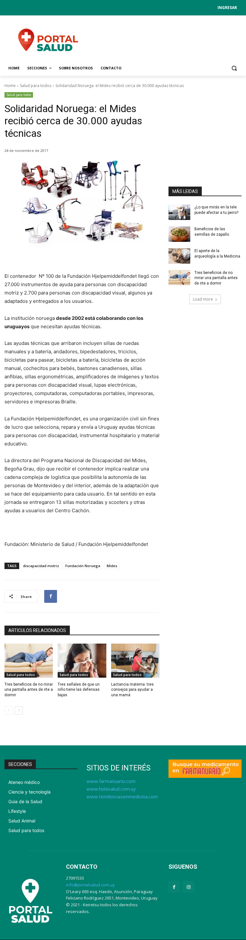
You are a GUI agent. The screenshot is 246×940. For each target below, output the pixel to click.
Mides (112, 565)
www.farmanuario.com (110, 781)
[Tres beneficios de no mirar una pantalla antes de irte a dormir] (28, 661)
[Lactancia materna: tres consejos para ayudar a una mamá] (135, 661)
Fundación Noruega (82, 565)
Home (10, 85)
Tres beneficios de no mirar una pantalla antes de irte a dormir (28, 690)
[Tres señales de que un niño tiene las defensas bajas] (82, 661)
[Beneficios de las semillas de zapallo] (179, 234)
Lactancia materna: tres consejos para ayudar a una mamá (132, 690)
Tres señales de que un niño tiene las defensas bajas (79, 690)
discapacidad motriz (41, 565)
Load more (203, 299)
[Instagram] (188, 886)
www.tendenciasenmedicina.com (122, 796)
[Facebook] (50, 596)
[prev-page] (8, 710)
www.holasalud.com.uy (111, 789)
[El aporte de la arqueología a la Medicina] (179, 256)
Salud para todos (35, 85)
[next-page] (19, 710)
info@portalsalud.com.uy (90, 885)
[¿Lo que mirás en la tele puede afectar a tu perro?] (179, 212)
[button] (234, 68)
